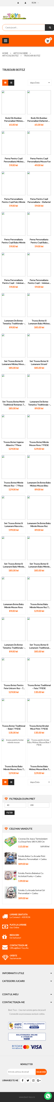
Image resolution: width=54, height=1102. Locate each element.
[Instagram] (33, 1080)
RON (34, 3)
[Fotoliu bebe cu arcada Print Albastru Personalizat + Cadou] (11, 858)
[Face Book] (22, 1080)
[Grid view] (5, 83)
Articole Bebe (20, 53)
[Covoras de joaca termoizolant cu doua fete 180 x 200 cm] (11, 841)
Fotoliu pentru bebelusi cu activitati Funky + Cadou (30, 874)
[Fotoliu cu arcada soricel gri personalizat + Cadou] (11, 893)
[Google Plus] (38, 1080)
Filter (10, 812)
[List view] (11, 83)
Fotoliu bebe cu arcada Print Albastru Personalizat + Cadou (32, 857)
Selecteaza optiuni (13, 124)
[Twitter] (27, 1080)
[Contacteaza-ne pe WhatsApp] (48, 1096)
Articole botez (10, 55)
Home (5, 53)
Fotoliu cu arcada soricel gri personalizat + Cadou (31, 892)
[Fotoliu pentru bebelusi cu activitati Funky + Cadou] (11, 875)
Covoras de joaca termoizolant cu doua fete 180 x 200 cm (33, 840)
